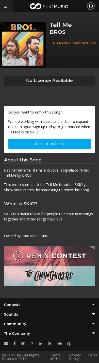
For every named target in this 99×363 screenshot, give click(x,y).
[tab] (49, 305)
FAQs (92, 355)
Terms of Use (55, 356)
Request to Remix (49, 143)
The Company (17, 333)
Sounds (11, 314)
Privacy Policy (75, 356)
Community (15, 324)
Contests (12, 304)
